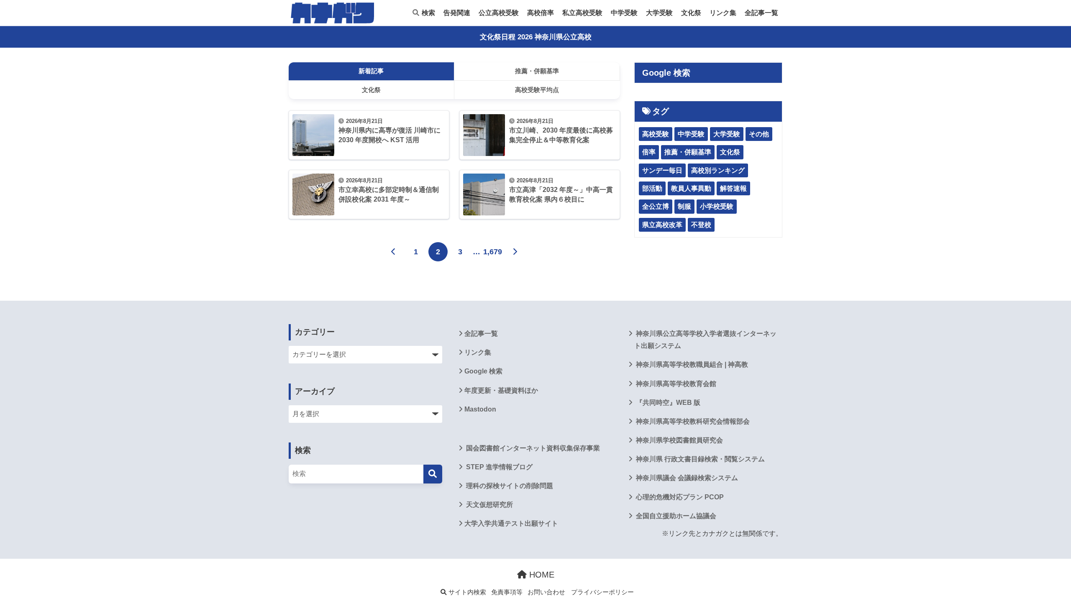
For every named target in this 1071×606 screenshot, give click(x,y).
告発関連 (456, 12)
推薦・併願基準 (687, 152)
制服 (684, 206)
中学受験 (624, 12)
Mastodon (480, 409)
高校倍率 (540, 12)
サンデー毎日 (662, 170)
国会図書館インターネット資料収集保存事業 (532, 448)
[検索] (432, 474)
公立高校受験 (499, 12)
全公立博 (655, 206)
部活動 (652, 188)
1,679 (492, 252)
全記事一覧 (761, 12)
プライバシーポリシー (602, 592)
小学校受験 (716, 206)
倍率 (649, 152)
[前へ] (393, 251)
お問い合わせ (546, 592)
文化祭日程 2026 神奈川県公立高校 (536, 37)
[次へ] (515, 251)
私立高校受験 (582, 12)
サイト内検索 (466, 592)
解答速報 (733, 188)
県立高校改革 (662, 224)
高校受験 (655, 134)
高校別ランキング (718, 170)
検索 (427, 12)
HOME (540, 574)
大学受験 (659, 12)
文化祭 (691, 12)
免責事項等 (507, 592)
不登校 (701, 224)
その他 (759, 134)
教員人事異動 (691, 188)
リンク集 (723, 12)
